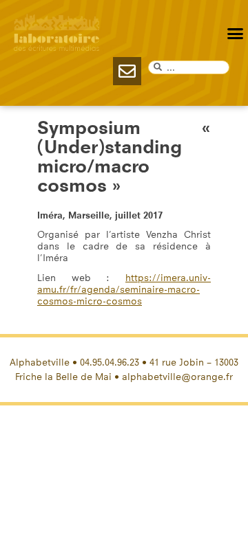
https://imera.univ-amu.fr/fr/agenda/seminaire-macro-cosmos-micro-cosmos (124, 289)
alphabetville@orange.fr (177, 377)
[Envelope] (127, 71)
